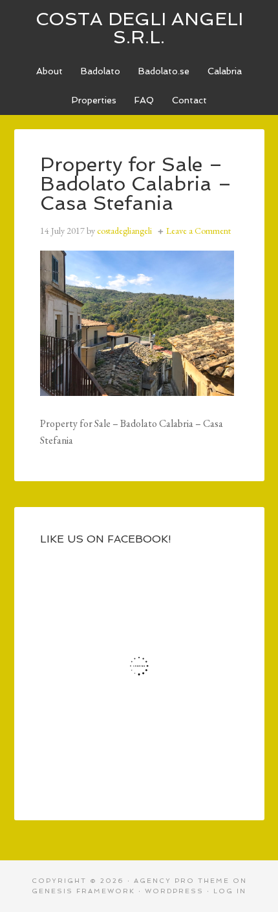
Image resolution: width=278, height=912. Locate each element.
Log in (229, 891)
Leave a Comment (198, 230)
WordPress (174, 891)
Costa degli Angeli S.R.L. (139, 28)
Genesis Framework (83, 891)
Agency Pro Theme (182, 880)
